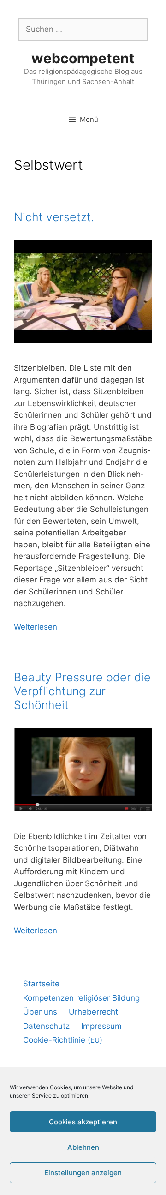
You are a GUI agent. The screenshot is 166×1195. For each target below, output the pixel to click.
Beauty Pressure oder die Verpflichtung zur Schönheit (82, 691)
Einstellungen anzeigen (83, 1172)
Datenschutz (46, 1026)
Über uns (40, 1011)
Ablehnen (83, 1147)
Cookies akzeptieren (83, 1121)
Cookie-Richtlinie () (62, 1040)
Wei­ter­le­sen (35, 626)
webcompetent (83, 58)
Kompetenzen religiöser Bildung (81, 998)
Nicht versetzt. (54, 217)
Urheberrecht (93, 1011)
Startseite (41, 983)
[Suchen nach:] (83, 29)
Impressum (101, 1026)
